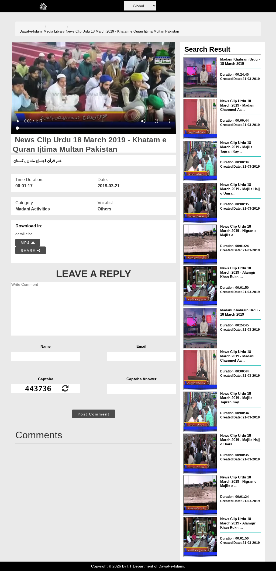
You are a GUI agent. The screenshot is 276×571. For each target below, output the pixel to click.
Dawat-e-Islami (31, 31)
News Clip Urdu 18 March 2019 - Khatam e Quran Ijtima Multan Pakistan (122, 31)
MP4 (26, 243)
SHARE (29, 251)
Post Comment (93, 414)
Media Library (54, 31)
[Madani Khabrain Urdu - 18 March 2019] (200, 77)
